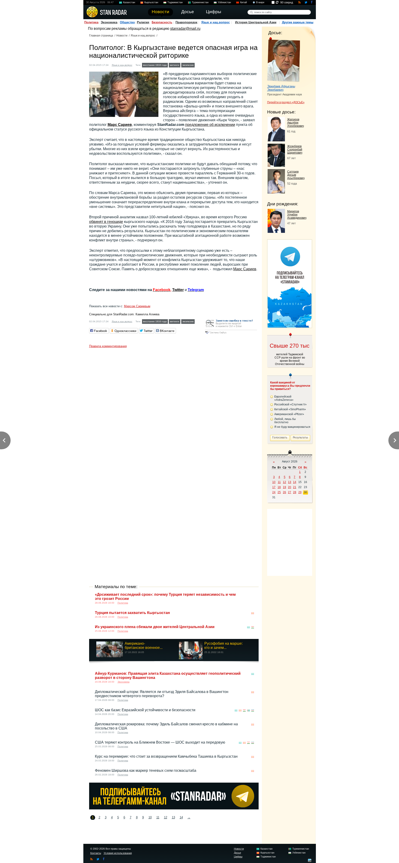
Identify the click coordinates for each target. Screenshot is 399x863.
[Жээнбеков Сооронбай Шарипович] (276, 165)
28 (294, 492)
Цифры (238, 856)
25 (279, 492)
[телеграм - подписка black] (174, 808)
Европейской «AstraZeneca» (283, 398)
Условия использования (118, 853)
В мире (260, 2)
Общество (127, 22)
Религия (143, 22)
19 (284, 487)
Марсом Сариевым (137, 306)
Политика (91, 22)
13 (173, 817)
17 (273, 487)
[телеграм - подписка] (289, 326)
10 (150, 817)
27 (289, 492)
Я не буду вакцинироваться (292, 426)
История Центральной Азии (255, 22)
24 (273, 492)
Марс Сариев (120, 125)
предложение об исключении (210, 125)
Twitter (178, 290)
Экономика (109, 22)
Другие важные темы (297, 22)
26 (284, 492)
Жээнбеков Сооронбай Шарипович (294, 149)
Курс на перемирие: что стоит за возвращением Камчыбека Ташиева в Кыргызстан (166, 756)
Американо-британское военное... (144, 645)
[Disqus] (174, 408)
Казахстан (129, 2)
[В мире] (252, 595)
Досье (237, 852)
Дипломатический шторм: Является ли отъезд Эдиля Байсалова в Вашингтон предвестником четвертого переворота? (161, 694)
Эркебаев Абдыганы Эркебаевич (281, 88)
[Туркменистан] (248, 710)
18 (279, 487)
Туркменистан (200, 2)
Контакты (95, 853)
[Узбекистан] (252, 710)
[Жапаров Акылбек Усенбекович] (276, 140)
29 (300, 492)
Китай (243, 2)
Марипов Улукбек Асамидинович (296, 214)
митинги (174, 65)
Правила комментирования (108, 346)
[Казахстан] (198, 65)
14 (181, 817)
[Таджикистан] (252, 627)
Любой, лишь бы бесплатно (285, 420)
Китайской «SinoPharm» (290, 409)
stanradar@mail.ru (185, 28)
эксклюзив (187, 65)
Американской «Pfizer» (289, 414)
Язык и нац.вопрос (215, 22)
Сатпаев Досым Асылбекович (296, 175)
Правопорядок (186, 22)
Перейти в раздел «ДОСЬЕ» (286, 102)
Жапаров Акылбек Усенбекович (295, 123)
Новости (121, 35)
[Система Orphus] (231, 334)
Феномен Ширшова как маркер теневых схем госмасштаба (145, 770)
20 (289, 487)
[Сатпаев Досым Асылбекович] (276, 192)
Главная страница (101, 35)
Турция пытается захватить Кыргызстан (132, 613)
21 (294, 487)
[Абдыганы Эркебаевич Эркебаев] (283, 59)
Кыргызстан (151, 2)
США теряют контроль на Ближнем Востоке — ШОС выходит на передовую (160, 742)
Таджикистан (175, 2)
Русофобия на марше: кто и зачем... (223, 645)
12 (165, 817)
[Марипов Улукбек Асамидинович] (276, 232)
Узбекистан (224, 2)
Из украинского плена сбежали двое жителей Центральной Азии (155, 627)
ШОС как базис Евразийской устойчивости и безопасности (145, 710)
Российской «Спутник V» (290, 404)
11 (157, 817)
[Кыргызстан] (203, 65)
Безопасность (162, 22)
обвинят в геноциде (106, 222)
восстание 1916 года (155, 65)
